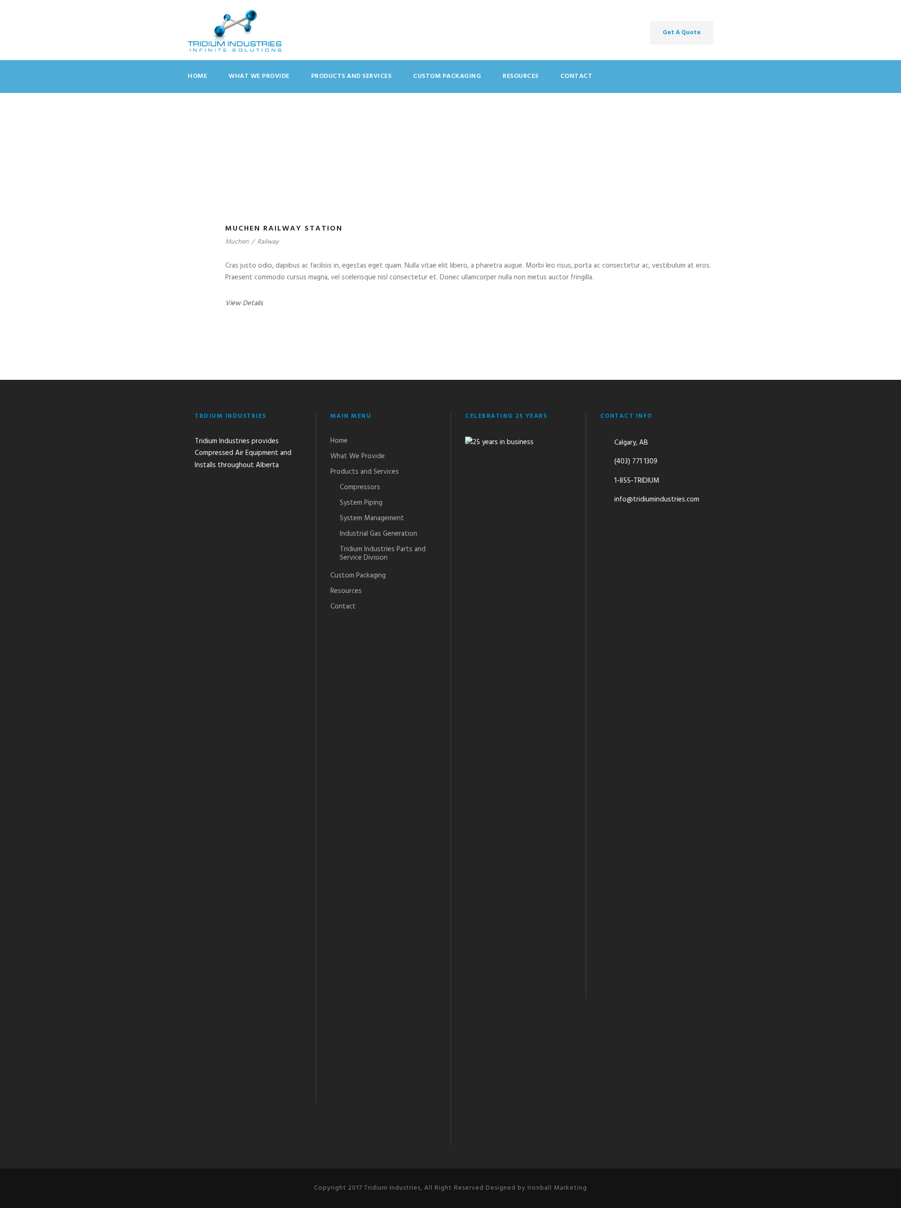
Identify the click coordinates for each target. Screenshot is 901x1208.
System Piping (361, 502)
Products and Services (351, 76)
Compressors (360, 487)
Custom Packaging (447, 76)
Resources (521, 76)
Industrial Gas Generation (378, 533)
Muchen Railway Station (284, 229)
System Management (372, 518)
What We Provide (259, 76)
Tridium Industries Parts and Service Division (383, 553)
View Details (244, 303)
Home (197, 76)
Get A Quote (682, 33)
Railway (268, 242)
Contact (576, 76)
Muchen (237, 242)
